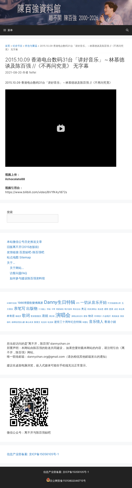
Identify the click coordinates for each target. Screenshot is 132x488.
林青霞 (11, 315)
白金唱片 (107, 316)
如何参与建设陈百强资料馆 (27, 278)
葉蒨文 (37, 322)
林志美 (121, 309)
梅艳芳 (18, 316)
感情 (106, 309)
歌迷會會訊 (36, 316)
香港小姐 (110, 322)
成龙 (116, 309)
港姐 (45, 315)
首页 (7, 45)
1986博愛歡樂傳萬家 (30, 302)
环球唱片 (98, 316)
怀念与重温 (31, 45)
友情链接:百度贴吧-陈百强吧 (25, 252)
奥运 (83, 308)
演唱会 (63, 315)
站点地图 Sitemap (19, 257)
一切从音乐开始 (93, 302)
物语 (90, 315)
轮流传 (44, 322)
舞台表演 (29, 322)
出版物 (31, 308)
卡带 (53, 309)
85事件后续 (12, 303)
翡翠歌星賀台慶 (18, 322)
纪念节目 (17, 45)
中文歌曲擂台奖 (114, 303)
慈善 (111, 309)
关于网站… (17, 268)
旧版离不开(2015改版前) (23, 247)
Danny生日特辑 (59, 302)
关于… (11, 262)
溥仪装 (52, 316)
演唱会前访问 (77, 316)
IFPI (77, 303)
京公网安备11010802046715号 (68, 480)
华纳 (49, 309)
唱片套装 (68, 309)
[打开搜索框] (127, 30)
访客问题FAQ (18, 273)
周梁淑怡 (60, 309)
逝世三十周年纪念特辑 (68, 322)
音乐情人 (96, 321)
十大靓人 (42, 309)
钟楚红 (85, 322)
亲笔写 (19, 308)
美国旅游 (115, 316)
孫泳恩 (100, 309)
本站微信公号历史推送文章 (24, 241)
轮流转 (50, 322)
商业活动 (76, 309)
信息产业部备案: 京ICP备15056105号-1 (33, 454)
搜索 (10, 212)
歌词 (26, 315)
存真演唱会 (92, 309)
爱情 (85, 316)
